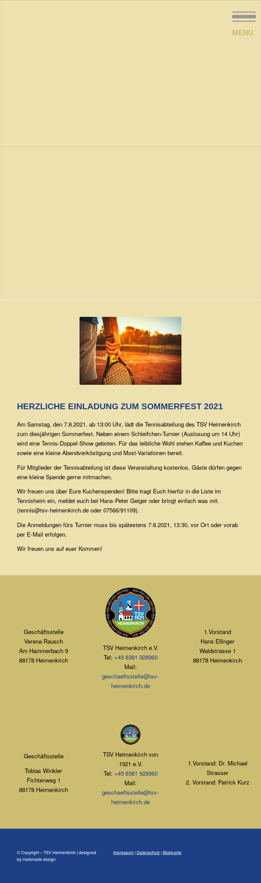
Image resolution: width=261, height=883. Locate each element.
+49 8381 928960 (136, 657)
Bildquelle (172, 852)
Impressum (123, 852)
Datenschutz (148, 852)
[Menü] (240, 15)
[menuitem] (240, 15)
